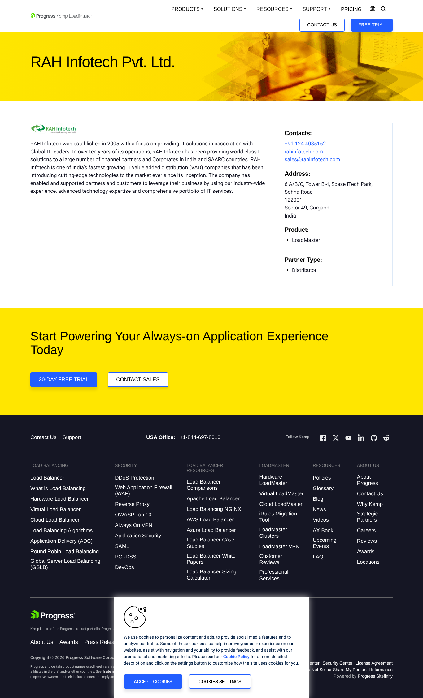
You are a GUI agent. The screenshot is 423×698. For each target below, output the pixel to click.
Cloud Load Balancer (55, 520)
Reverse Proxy (132, 504)
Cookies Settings (219, 681)
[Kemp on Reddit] (386, 439)
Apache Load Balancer (213, 499)
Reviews (367, 541)
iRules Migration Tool (278, 517)
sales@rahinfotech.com (312, 160)
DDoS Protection (134, 478)
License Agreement (374, 663)
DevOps (124, 567)
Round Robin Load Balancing (64, 551)
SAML (122, 546)
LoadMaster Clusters (273, 533)
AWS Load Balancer (210, 520)
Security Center (337, 663)
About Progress (367, 480)
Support (315, 9)
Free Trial (371, 25)
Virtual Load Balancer (55, 509)
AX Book (323, 530)
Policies (322, 478)
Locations (368, 562)
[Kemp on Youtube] (348, 438)
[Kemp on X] (336, 439)
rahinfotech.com (304, 152)
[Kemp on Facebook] (323, 438)
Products (185, 9)
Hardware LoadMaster (273, 480)
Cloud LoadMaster (281, 504)
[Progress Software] (52, 615)
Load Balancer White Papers (211, 559)
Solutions (228, 9)
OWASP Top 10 (133, 515)
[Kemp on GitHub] (374, 439)
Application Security (138, 536)
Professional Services (274, 575)
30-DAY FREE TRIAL (64, 379)
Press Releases (103, 642)
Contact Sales (137, 379)
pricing (351, 9)
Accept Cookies (153, 681)
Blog (318, 499)
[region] (211, 647)
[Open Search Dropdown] (383, 9)
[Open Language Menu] (372, 9)
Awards (365, 551)
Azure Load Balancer (211, 530)
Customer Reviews (270, 559)
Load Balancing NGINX (214, 509)
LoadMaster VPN (279, 546)
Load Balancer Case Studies (210, 543)
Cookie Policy (236, 656)
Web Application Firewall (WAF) (143, 491)
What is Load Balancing (58, 488)
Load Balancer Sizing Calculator (212, 575)
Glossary (323, 488)
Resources (272, 9)
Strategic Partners (367, 517)
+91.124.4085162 (305, 144)
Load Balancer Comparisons (204, 485)
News (319, 509)
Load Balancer (47, 478)
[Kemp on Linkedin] (361, 438)
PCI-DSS (125, 557)
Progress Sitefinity (375, 676)
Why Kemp (370, 504)
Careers (366, 530)
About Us (41, 642)
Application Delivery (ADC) (61, 541)
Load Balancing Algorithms (61, 530)
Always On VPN (133, 525)
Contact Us (322, 25)
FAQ (318, 557)
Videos (321, 520)
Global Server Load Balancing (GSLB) (65, 564)
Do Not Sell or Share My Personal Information (349, 669)
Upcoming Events (325, 543)
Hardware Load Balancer (59, 499)
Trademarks (111, 672)
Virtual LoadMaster (281, 494)
